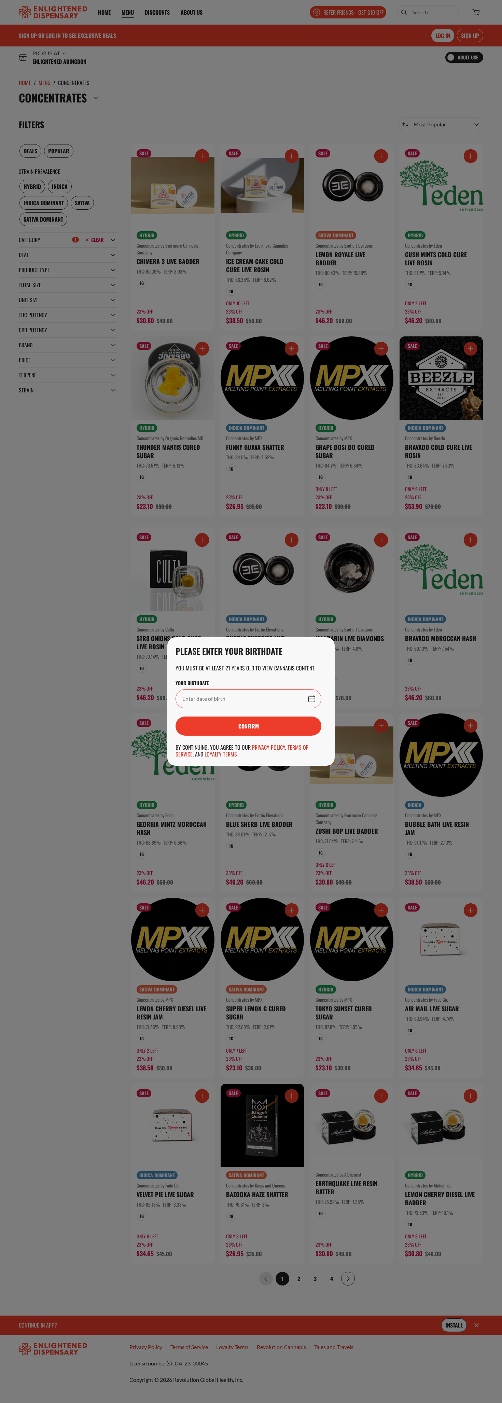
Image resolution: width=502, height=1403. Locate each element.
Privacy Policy (268, 747)
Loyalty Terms (221, 754)
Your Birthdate (192, 683)
